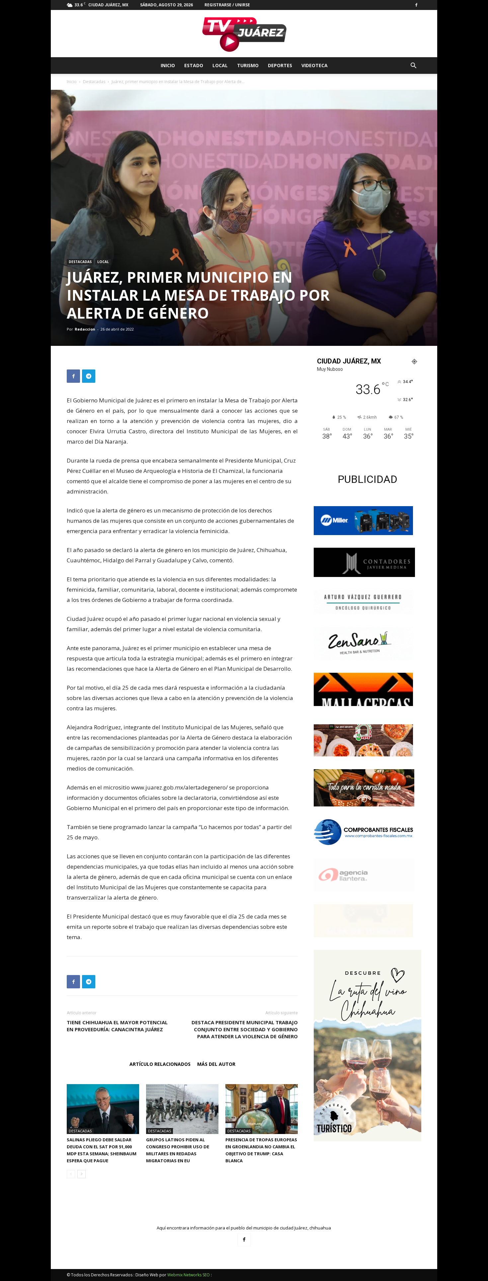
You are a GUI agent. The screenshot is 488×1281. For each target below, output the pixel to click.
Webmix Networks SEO (188, 1275)
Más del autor (216, 1064)
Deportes (280, 65)
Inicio (168, 65)
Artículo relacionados (160, 1064)
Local (220, 65)
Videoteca (314, 65)
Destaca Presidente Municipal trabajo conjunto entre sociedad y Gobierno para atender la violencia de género (245, 1029)
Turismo (248, 65)
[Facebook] (416, 5)
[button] (413, 66)
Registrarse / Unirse (227, 5)
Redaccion (85, 329)
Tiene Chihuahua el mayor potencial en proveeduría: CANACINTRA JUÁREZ (117, 1026)
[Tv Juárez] (244, 33)
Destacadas (94, 81)
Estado (193, 65)
